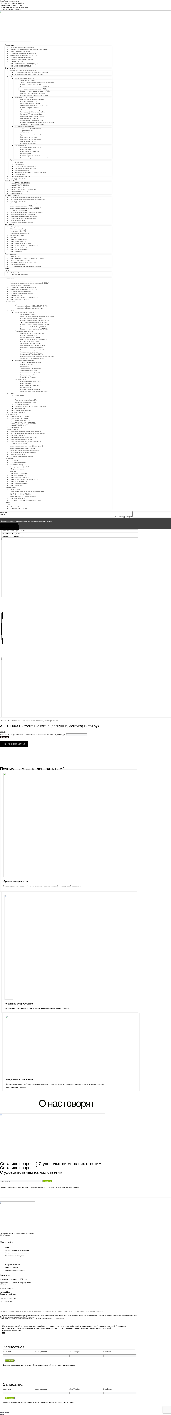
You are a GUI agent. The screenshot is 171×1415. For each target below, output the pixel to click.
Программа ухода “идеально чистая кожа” (33, 158)
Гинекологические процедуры (20, 51)
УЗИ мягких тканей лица (18, 229)
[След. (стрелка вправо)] (3, 1414)
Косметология (10, 68)
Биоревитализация (26, 131)
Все (9, 721)
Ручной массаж (20, 174)
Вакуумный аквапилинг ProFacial (30, 147)
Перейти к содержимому (10, 1)
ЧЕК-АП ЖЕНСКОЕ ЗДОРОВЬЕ (20, 66)
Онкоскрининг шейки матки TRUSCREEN (23, 55)
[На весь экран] (3, 1412)
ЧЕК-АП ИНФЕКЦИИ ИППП (19, 250)
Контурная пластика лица (28, 137)
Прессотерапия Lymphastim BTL (26, 166)
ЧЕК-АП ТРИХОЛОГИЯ (18, 241)
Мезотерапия (24, 133)
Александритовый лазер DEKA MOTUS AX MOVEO (31, 72)
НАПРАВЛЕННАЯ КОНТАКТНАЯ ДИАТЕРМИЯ (25, 266)
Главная (3, 721)
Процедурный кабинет (17, 179)
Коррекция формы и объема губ (30, 135)
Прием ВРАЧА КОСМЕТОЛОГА (20, 183)
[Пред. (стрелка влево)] (1, 1414)
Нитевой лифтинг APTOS (28, 141)
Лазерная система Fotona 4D (24, 78)
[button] (11, 5)
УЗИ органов (14, 227)
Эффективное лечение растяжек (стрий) (23, 204)
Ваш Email (107, 1352)
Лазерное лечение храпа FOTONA (35, 89)
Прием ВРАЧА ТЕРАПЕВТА (19, 191)
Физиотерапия (10, 254)
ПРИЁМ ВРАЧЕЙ (11, 181)
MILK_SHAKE (14, 273)
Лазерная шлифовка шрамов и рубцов (23, 218)
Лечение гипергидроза (17, 220)
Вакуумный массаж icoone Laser (25, 168)
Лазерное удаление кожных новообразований (25, 197)
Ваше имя (7, 1352)
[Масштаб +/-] (1, 1412)
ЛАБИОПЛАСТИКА (16, 62)
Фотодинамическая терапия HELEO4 (32, 116)
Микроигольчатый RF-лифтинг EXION (32, 99)
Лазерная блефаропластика (29, 108)
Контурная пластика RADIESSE (30, 139)
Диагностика (9, 225)
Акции (7, 268)
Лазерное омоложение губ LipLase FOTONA (34, 87)
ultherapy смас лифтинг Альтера (30, 110)
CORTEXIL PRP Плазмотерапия (30, 129)
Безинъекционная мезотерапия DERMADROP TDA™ (37, 122)
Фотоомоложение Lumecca (29, 118)
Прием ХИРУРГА (16, 193)
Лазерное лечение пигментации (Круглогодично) (26, 212)
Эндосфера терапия (22, 170)
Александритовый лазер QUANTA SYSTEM (29, 74)
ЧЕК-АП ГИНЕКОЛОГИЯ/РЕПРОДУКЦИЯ (24, 64)
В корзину (4, 737)
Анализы (13, 237)
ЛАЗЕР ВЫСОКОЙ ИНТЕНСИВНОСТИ (23, 262)
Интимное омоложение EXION (20, 57)
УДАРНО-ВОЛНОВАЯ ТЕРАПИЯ (21, 260)
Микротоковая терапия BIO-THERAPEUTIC (34, 106)
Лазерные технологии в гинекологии (22, 47)
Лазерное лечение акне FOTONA (31, 85)
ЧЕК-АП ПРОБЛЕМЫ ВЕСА (19, 248)
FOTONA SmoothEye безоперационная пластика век (37, 83)
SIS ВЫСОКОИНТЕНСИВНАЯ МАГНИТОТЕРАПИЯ (27, 258)
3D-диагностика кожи (17, 235)
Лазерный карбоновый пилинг (30, 156)
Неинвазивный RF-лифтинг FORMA (31, 120)
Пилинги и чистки (21, 145)
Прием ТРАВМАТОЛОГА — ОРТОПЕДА (23, 189)
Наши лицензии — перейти (16, 1088)
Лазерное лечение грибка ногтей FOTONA (34, 95)
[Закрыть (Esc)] (8, 1412)
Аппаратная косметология (24, 97)
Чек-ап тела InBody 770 (18, 231)
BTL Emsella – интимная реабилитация (23, 53)
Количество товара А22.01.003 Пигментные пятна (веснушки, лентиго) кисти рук (32, 734)
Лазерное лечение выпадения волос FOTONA (35, 91)
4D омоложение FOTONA (28, 80)
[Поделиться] (6, 1412)
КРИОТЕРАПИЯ (15, 256)
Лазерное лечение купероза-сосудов (22, 214)
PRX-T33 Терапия (26, 154)
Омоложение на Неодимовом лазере (32, 124)
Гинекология (9, 45)
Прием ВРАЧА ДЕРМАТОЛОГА (20, 187)
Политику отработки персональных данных (62, 1187)
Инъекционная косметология (24, 126)
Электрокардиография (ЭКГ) (20, 233)
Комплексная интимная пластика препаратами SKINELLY (29, 49)
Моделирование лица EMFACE (30, 103)
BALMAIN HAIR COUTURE (19, 275)
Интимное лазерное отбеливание (21, 60)
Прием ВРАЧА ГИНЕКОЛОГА (19, 185)
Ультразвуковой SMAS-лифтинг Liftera (32, 112)
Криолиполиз (19, 164)
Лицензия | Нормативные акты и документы (16, 1311)
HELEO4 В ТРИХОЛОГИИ (18, 210)
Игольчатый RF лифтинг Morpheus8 (31, 114)
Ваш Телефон (74, 1352)
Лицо (12, 76)
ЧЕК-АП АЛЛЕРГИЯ (16, 252)
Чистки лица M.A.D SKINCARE (30, 152)
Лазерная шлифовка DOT (28, 101)
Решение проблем (12, 195)
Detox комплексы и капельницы (20, 177)
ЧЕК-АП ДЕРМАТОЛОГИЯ (18, 239)
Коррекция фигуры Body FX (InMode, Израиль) (30, 172)
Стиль (7, 271)
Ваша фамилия (41, 1352)
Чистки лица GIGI (25, 149)
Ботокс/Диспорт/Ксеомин (28, 143)
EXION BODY (19, 162)
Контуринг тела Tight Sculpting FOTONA (33, 93)
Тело (12, 160)
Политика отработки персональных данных (51, 1311)
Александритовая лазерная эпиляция (23, 70)
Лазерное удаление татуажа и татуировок (24, 216)
